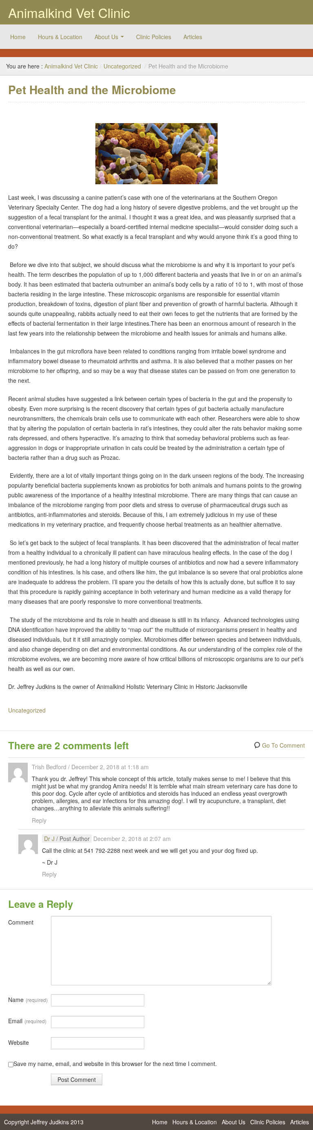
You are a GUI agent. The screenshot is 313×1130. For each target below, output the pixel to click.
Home (18, 37)
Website (18, 1042)
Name (28, 999)
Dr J (49, 838)
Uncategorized (122, 66)
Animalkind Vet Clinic (69, 12)
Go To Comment (283, 745)
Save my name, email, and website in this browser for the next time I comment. (115, 1063)
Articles (192, 37)
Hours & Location (60, 37)
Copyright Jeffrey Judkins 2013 (44, 1122)
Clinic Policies (153, 37)
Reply (39, 820)
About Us (106, 37)
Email (27, 1021)
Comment (20, 922)
